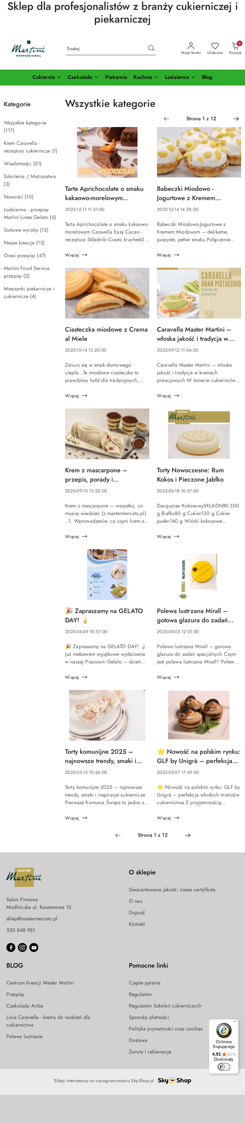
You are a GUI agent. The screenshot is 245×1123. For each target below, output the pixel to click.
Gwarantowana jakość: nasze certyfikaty (172, 889)
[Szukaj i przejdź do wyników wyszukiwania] (151, 49)
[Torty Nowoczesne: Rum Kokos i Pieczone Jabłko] (199, 437)
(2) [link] (26, 276)
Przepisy (15, 994)
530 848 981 (20, 930)
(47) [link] (41, 255)
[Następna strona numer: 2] (236, 118)
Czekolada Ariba (24, 1005)
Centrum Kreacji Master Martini (40, 982)
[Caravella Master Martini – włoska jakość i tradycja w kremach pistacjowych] (199, 296)
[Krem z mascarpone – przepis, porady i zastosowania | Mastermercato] (107, 437)
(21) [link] (37, 163)
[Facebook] (10, 947)
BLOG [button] (14, 965)
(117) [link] (9, 130)
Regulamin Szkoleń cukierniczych (165, 1005)
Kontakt (137, 924)
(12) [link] (44, 230)
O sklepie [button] (142, 872)
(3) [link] (7, 184)
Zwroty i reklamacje (150, 1051)
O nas (135, 901)
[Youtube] (33, 947)
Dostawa (138, 1040)
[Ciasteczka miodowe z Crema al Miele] (107, 296)
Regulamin (140, 994)
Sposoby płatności (149, 1017)
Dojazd (137, 912)
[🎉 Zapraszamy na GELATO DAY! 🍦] (107, 577)
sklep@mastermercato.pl (31, 918)
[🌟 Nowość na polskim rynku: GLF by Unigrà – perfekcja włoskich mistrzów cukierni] (199, 718)
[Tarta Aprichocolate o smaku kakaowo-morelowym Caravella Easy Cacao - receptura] (107, 155)
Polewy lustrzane (24, 1036)
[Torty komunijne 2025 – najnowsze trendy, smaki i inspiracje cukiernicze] (107, 718)
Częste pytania (144, 982)
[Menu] (235, 1023)
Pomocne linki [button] (148, 965)
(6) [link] (53, 217)
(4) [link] (33, 296)
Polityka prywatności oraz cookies (166, 1028)
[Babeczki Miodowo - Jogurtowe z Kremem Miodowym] (199, 155)
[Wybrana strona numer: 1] (201, 118)
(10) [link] (29, 196)
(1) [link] (54, 150)
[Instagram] (22, 947)
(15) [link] (40, 242)
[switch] (224, 1067)
